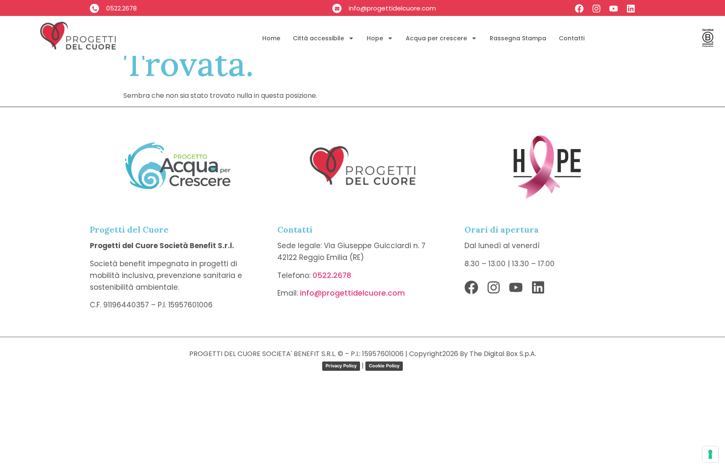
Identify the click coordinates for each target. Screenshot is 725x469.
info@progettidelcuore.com (352, 293)
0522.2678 (332, 275)
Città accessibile (318, 38)
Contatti (571, 38)
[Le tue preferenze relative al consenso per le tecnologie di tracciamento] (710, 454)
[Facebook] (579, 8)
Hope (375, 38)
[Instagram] (596, 8)
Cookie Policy (384, 366)
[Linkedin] (630, 8)
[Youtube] (613, 8)
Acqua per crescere (436, 38)
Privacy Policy (341, 366)
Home (271, 38)
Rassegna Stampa (518, 38)
